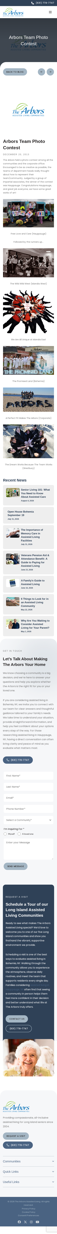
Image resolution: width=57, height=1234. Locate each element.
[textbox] (26, 820)
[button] (50, 12)
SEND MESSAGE (15, 866)
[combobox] (29, 820)
